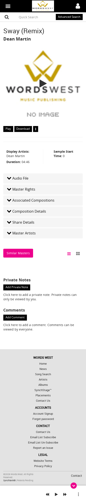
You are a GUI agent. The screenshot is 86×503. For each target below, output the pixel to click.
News (43, 369)
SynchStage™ (43, 390)
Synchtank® (9, 480)
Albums (43, 385)
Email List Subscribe (43, 437)
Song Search (43, 374)
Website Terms (43, 461)
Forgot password (43, 419)
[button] (43, 178)
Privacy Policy (43, 466)
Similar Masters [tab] (18, 253)
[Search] (6, 17)
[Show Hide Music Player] (74, 486)
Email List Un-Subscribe (43, 442)
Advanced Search (69, 17)
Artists (43, 379)
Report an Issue (43, 448)
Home (43, 364)
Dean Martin (17, 39)
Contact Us (43, 401)
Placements (43, 395)
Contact (76, 475)
